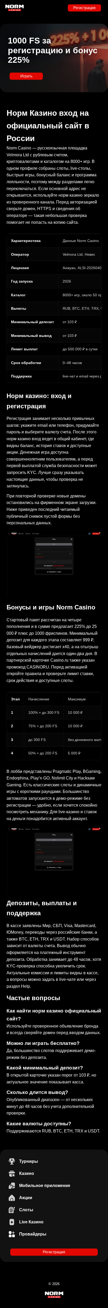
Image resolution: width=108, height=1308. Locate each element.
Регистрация (84, 8)
